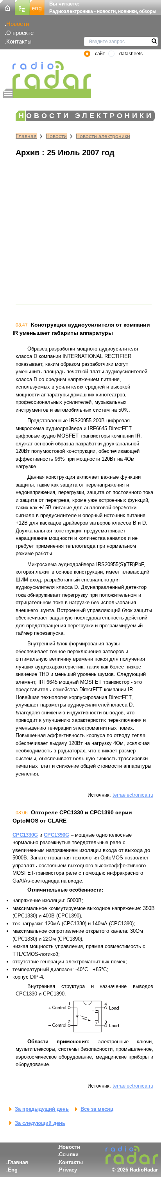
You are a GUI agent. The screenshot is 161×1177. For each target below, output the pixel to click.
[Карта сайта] (22, 7)
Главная (26, 136)
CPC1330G (25, 835)
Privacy (68, 1170)
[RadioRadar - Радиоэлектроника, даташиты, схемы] (47, 75)
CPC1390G (56, 835)
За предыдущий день (42, 1109)
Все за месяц (96, 1109)
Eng (13, 1170)
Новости (17, 23)
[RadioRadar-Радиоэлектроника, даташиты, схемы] (7, 7)
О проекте (20, 32)
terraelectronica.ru (133, 795)
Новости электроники (103, 136)
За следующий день (40, 1123)
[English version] (37, 7)
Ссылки (69, 1154)
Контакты (19, 41)
